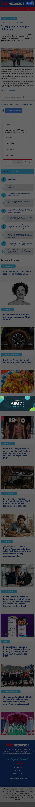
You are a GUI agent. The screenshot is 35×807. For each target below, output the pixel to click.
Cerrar (29, 3)
